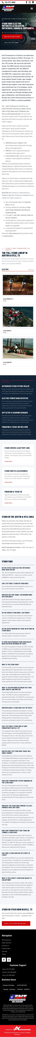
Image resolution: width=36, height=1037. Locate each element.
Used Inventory (24, 192)
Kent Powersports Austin (13, 541)
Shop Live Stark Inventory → (16, 923)
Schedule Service (27, 195)
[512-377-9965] (3, 2)
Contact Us (17, 198)
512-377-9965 (10, 2)
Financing (18, 195)
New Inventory (13, 192)
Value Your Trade (8, 198)
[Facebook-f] (26, 2)
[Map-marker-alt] (33, 2)
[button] (32, 8)
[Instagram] (30, 2)
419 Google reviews (21, 32)
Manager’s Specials (8, 195)
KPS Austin (29, 541)
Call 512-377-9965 (11, 42)
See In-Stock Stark (12, 36)
